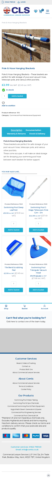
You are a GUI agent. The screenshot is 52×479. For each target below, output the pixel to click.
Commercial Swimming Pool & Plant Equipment (26, 406)
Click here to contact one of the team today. (26, 321)
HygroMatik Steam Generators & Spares (26, 409)
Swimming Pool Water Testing (26, 400)
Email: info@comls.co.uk (27, 449)
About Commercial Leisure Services (26, 372)
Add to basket (17, 96)
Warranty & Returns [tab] (16, 134)
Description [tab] (16, 130)
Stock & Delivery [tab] (37, 134)
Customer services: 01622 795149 (26, 447)
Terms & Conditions (26, 386)
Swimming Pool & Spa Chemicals (26, 403)
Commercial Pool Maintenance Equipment (25, 115)
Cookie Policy (26, 389)
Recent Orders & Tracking (26, 363)
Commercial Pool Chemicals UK (26, 416)
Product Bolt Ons (26, 369)
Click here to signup (26, 347)
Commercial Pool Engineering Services (26, 412)
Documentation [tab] (33, 130)
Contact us (26, 366)
